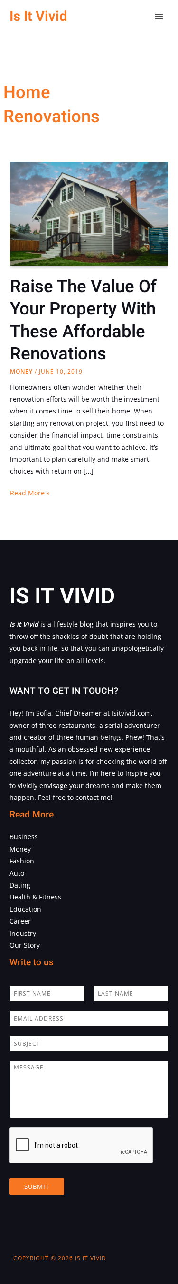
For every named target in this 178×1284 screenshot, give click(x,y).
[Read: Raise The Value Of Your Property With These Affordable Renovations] (89, 213)
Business (23, 836)
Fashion (21, 860)
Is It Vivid (38, 16)
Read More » (30, 493)
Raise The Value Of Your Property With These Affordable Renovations (83, 320)
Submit (36, 1186)
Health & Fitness (35, 896)
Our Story (24, 945)
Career (20, 920)
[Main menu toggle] (159, 17)
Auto (16, 873)
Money (21, 372)
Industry (22, 933)
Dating (19, 884)
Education (25, 909)
